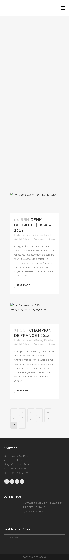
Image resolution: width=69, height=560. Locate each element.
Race (46, 235)
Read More (23, 285)
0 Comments (39, 239)
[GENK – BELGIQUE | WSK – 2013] (34, 203)
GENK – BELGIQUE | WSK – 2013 (32, 225)
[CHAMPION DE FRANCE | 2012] (34, 313)
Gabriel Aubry (21, 239)
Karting (39, 235)
